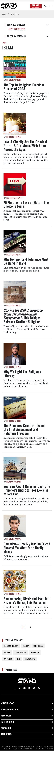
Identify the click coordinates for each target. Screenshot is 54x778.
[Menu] (51, 5)
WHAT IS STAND (7, 703)
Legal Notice (49, 748)
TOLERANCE (8, 659)
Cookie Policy (29, 748)
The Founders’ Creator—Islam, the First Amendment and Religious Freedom (24, 429)
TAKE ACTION (6, 734)
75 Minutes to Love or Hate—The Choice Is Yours (26, 204)
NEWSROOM (6, 727)
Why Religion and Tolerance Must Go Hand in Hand (26, 261)
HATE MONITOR (7, 721)
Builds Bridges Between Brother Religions (23, 316)
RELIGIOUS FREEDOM (11, 646)
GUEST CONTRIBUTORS (17, 29)
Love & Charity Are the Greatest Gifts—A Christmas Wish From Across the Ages (25, 145)
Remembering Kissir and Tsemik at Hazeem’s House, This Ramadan (27, 600)
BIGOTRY (26, 646)
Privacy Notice (18, 748)
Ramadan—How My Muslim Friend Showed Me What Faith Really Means (27, 547)
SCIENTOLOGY (38, 646)
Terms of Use (39, 748)
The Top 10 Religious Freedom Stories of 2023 (24, 86)
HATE (18, 659)
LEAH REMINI (35, 652)
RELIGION (7, 652)
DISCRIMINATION (20, 652)
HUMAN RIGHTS (30, 659)
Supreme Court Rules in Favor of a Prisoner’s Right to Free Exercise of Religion (27, 490)
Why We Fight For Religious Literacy (22, 373)
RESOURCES (6, 715)
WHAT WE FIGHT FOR (9, 709)
